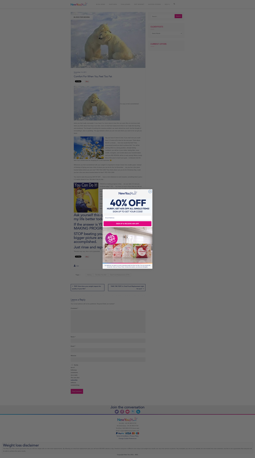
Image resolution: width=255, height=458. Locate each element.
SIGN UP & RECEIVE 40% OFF (127, 224)
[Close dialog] (150, 191)
